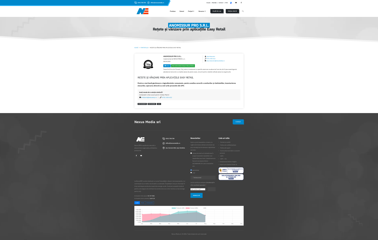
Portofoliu (144, 47)
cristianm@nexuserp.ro (149, 97)
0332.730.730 (142, 3)
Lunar (137, 203)
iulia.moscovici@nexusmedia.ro (216, 61)
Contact (221, 2)
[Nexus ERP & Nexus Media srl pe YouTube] (236, 2)
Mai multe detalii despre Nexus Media (183, 66)
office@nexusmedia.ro (157, 3)
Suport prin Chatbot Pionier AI (228, 164)
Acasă (208, 2)
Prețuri (190, 11)
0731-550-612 (211, 58)
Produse (173, 11)
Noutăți (214, 2)
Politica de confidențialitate (228, 145)
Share (168, 66)
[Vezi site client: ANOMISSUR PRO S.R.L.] (148, 64)
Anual (142, 203)
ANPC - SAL (223, 159)
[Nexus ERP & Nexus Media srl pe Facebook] (241, 2)
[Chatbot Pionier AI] (231, 2)
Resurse (201, 11)
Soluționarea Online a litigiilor (228, 161)
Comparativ (149, 203)
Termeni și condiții (225, 142)
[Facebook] (136, 155)
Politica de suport (225, 148)
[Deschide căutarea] (243, 11)
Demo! (182, 11)
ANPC (221, 156)
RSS (226, 2)
